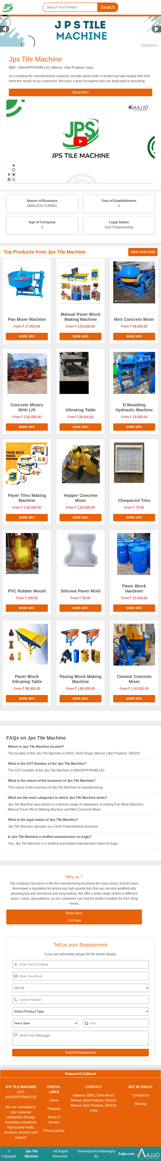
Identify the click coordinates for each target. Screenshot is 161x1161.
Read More (74, 913)
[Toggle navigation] (5, 15)
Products (54, 1109)
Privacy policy (54, 1130)
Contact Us (140, 1095)
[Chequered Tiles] (134, 463)
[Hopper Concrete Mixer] (80, 463)
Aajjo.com (126, 1154)
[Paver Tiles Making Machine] (27, 463)
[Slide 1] (80, 40)
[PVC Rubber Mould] (27, 554)
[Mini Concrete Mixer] (134, 282)
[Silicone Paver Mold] (80, 554)
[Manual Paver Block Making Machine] (80, 282)
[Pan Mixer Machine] (27, 282)
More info (27, 336)
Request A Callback (80, 1073)
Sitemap (140, 1104)
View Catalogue (143, 252)
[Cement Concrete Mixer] (134, 645)
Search (108, 7)
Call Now (74, 920)
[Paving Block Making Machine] (80, 645)
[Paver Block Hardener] (134, 554)
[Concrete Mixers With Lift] (27, 373)
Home (53, 1100)
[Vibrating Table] (80, 373)
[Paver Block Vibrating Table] (27, 645)
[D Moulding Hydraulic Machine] (134, 373)
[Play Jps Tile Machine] (80, 141)
